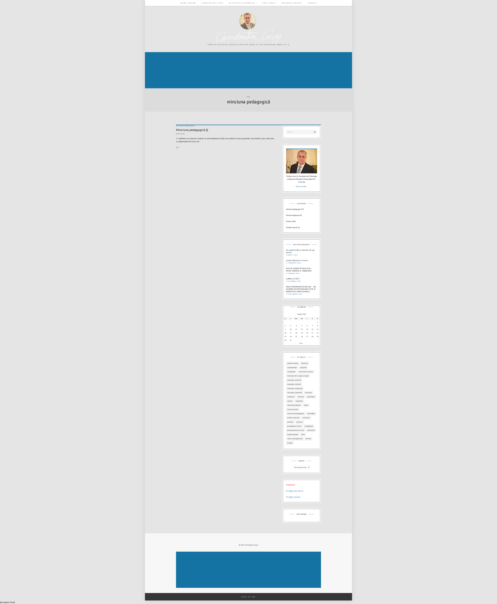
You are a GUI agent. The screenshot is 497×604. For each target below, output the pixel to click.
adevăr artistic (292, 363)
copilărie (303, 367)
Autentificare (290, 485)
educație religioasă (294, 388)
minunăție (311, 413)
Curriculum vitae (212, 3)
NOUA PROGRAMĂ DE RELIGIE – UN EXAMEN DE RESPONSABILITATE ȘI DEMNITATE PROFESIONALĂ (301, 289)
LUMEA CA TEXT (293, 279)
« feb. (301, 343)
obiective (306, 418)
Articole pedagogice (185, 126)
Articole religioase (292, 215)
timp (303, 434)
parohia (290, 422)
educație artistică (294, 380)
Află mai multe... (302, 186)
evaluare (308, 393)
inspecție (299, 401)
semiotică (311, 430)
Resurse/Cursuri (292, 3)
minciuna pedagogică (295, 413)
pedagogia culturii (294, 426)
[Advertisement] (223, 70)
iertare (290, 401)
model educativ (293, 418)
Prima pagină (188, 3)
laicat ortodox (292, 409)
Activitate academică (241, 3)
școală (289, 443)
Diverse (288, 221)
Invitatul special (291, 227)
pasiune (299, 422)
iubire (306, 405)
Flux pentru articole (294, 491)
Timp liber (268, 3)
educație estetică (294, 384)
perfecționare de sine (295, 430)
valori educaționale (295, 439)
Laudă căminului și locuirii (297, 260)
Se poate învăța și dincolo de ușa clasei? (300, 251)
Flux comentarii (293, 497)
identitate (311, 397)
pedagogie (309, 426)
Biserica (305, 363)
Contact (312, 3)
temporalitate (292, 434)
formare (301, 397)
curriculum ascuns (306, 372)
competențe (292, 367)
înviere (308, 439)
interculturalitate (294, 405)
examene (291, 397)
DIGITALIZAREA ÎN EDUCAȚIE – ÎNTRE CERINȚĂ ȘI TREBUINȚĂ (299, 269)
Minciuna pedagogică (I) (192, 130)
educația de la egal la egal (298, 376)
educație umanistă (294, 393)
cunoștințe (291, 372)
